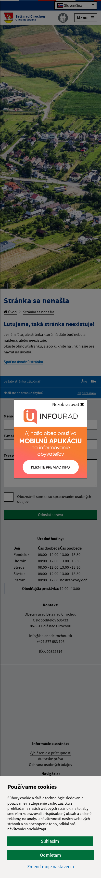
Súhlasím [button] (50, 841)
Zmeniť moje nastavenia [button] (50, 866)
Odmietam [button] (50, 855)
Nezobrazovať (66, 404)
